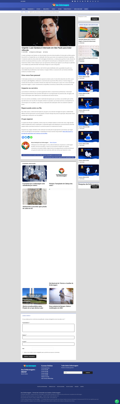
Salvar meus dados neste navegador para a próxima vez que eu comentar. (42, 352)
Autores (60, 9)
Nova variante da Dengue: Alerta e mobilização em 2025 (60, 307)
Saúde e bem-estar (78, 9)
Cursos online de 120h (84, 110)
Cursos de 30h (44, 371)
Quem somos (24, 374)
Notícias (23, 9)
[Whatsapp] (31, 137)
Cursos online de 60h (84, 160)
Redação (76, 386)
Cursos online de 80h (84, 143)
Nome (24, 335)
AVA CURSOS (23, 1)
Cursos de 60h (44, 373)
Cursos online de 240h (84, 76)
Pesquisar (94, 19)
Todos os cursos (45, 376)
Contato (86, 9)
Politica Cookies (69, 386)
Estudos (38, 9)
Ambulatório (46, 9)
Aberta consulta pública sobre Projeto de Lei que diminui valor (33, 307)
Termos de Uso (52, 386)
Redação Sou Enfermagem (36, 52)
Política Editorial (60, 386)
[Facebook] (23, 137)
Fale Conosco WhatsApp (47, 378)
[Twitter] (25, 137)
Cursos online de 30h (84, 177)
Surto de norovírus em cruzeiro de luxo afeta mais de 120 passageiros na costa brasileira (42, 155)
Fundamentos (31, 9)
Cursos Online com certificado (88, 25)
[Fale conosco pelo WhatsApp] (117, 402)
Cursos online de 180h (84, 93)
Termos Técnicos (67, 9)
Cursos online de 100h (84, 127)
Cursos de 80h (44, 375)
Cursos (53, 9)
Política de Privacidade (42, 386)
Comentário (26, 322)
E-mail (24, 341)
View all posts (53, 142)
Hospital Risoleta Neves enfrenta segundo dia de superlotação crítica (59, 157)
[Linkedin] (28, 137)
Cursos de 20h (44, 369)
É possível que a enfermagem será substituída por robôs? (34, 184)
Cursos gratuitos (45, 368)
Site (23, 348)
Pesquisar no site (82, 16)
